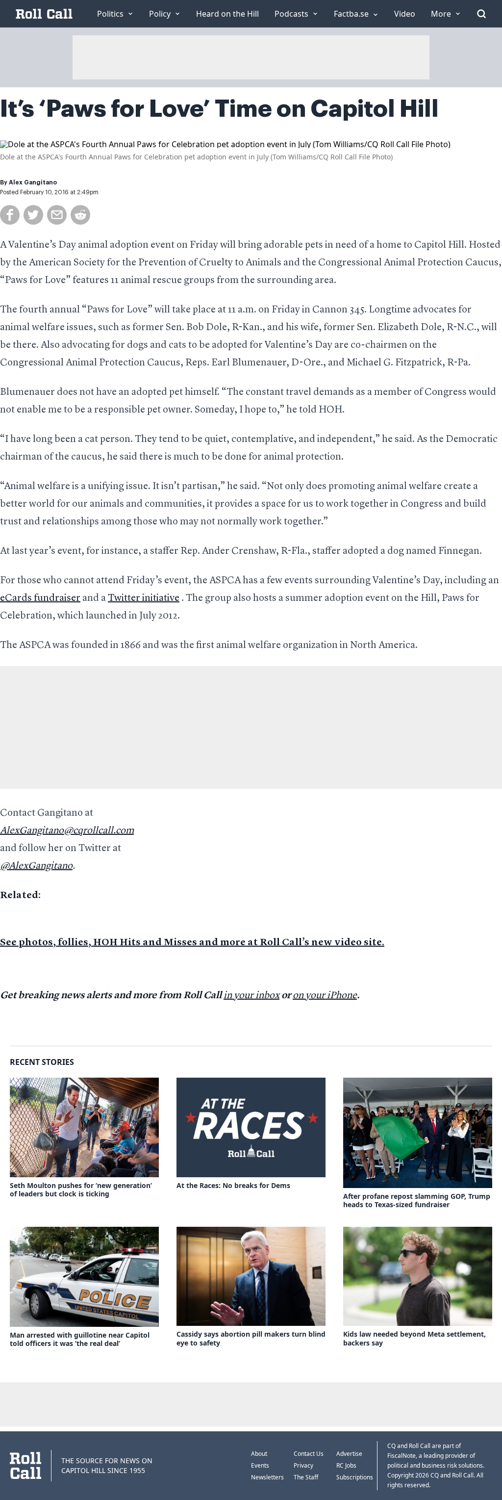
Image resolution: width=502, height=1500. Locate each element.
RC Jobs (346, 1465)
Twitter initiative (143, 598)
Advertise (349, 1453)
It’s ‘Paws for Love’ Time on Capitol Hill (219, 109)
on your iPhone (325, 996)
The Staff (306, 1477)
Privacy (303, 1465)
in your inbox (251, 996)
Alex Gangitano (33, 182)
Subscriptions (354, 1477)
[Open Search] (481, 14)
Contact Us (309, 1453)
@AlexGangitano (36, 866)
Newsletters (267, 1477)
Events (260, 1465)
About (259, 1453)
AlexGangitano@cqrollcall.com (67, 831)
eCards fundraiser (40, 598)
